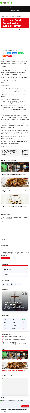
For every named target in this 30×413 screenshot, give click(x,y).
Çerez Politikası (15, 10)
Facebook (15, 53)
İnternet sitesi (4, 245)
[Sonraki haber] (26, 293)
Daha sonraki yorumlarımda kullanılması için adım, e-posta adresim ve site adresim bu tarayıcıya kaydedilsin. (15, 254)
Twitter (9, 53)
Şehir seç (5, 271)
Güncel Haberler (7, 7)
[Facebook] (3, 284)
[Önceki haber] (23, 293)
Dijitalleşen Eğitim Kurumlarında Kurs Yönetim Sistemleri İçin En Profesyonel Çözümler (15, 342)
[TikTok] (19, 284)
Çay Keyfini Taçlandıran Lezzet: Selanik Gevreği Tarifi (14, 338)
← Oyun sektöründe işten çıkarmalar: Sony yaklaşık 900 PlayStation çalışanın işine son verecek (10, 152)
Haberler (3, 14)
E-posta (3, 239)
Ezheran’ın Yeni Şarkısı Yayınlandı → (25, 152)
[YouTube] (15, 284)
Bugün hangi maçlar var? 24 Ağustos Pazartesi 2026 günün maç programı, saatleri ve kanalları (14, 344)
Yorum (3, 221)
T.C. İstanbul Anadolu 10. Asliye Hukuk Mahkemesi (14, 339)
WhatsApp (21, 53)
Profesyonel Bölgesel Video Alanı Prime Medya (13, 336)
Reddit (4, 55)
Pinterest (10, 55)
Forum (25, 7)
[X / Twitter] (7, 284)
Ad (2, 234)
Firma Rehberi (17, 7)
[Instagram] (11, 284)
